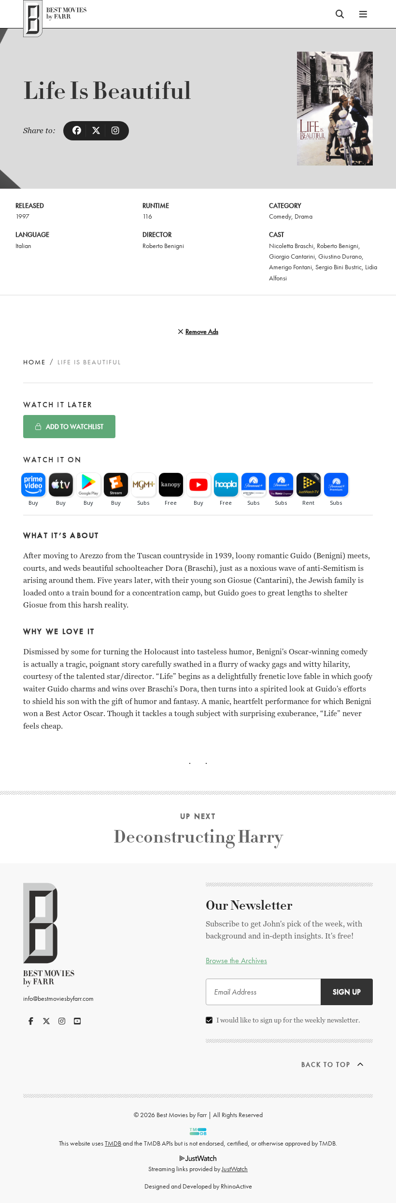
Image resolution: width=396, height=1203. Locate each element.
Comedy (280, 216)
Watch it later (58, 405)
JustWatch (235, 1168)
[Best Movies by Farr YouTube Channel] (77, 1021)
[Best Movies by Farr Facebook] (31, 1021)
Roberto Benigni (163, 245)
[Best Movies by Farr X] (46, 1021)
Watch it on (52, 460)
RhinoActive (236, 1186)
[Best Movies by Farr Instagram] (62, 1021)
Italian (23, 245)
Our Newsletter (249, 905)
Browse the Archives (236, 960)
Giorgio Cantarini (292, 256)
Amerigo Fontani (290, 267)
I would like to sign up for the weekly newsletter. (288, 1020)
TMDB (113, 1143)
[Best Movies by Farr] (54, 14)
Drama (303, 216)
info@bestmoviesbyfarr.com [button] (58, 998)
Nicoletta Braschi (291, 245)
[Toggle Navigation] (363, 14)
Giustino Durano (340, 256)
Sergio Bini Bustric (338, 267)
